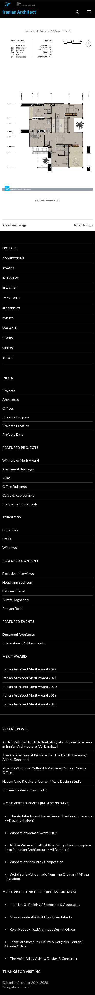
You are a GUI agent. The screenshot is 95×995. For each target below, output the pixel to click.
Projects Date (13, 434)
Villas (6, 478)
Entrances (10, 530)
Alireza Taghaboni (15, 600)
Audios (7, 358)
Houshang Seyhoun (17, 582)
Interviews (10, 278)
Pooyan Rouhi (12, 608)
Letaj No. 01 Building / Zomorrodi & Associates (45, 905)
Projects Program (15, 417)
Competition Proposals (20, 504)
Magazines (10, 328)
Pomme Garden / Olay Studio (24, 790)
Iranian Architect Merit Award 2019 (29, 695)
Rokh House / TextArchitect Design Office (42, 929)
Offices (8, 408)
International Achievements (23, 643)
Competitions (13, 258)
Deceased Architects (18, 634)
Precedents (11, 308)
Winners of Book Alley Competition (36, 862)
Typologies (11, 298)
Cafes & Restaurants (18, 495)
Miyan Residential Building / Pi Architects (41, 917)
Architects (10, 399)
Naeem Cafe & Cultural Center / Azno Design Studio (42, 781)
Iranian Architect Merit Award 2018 (29, 704)
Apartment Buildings (18, 469)
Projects (9, 248)
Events (7, 318)
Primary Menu (89, 12)
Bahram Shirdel (13, 591)
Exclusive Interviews (18, 573)
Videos (7, 348)
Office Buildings (14, 487)
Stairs (6, 539)
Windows (9, 547)
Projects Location (15, 426)
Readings (9, 288)
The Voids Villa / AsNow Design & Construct (43, 958)
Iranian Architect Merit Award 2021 (29, 678)
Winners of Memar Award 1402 (33, 833)
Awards (8, 268)
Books (7, 338)
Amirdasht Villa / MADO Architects (48, 31)
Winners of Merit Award (20, 460)
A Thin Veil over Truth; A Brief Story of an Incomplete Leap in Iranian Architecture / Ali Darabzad (47, 744)
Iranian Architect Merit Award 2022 (29, 669)
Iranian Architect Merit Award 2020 (29, 687)
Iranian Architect (19, 12)
